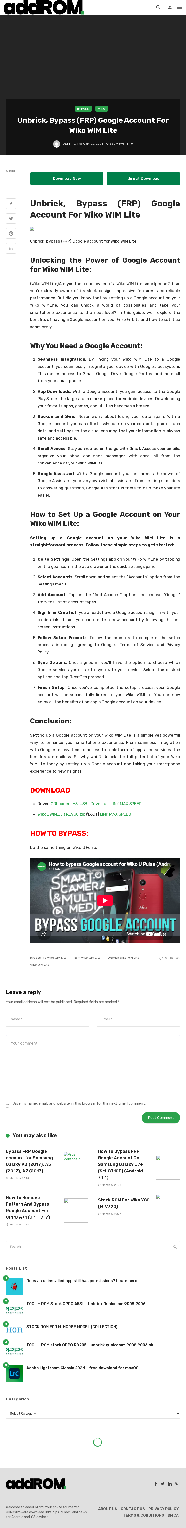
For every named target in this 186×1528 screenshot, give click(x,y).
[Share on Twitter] (11, 219)
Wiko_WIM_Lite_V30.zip (61, 814)
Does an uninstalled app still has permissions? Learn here (81, 1280)
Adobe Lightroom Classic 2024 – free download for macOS (82, 1368)
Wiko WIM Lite (39, 964)
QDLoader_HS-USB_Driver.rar (79, 803)
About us (107, 1509)
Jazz (66, 143)
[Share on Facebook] (11, 204)
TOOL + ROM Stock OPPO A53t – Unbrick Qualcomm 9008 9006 (86, 1303)
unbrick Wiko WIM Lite (123, 957)
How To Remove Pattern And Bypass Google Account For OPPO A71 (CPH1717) (28, 1207)
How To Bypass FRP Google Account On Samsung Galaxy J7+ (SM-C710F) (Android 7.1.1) (120, 1164)
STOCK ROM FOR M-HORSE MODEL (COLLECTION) (71, 1326)
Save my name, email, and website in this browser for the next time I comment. (79, 1103)
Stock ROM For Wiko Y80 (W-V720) (124, 1203)
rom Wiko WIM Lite (87, 957)
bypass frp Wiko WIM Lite (48, 957)
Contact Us (133, 1509)
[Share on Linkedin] (11, 249)
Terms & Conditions (143, 1515)
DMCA (173, 1515)
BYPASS (83, 108)
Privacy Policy (163, 1509)
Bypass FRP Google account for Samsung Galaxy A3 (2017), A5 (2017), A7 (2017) (29, 1161)
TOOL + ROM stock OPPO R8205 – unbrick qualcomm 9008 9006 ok (89, 1345)
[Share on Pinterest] (11, 234)
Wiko (101, 108)
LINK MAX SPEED (126, 803)
